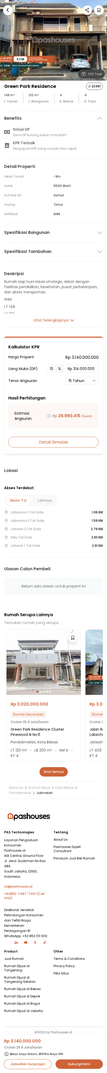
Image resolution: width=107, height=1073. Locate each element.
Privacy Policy (64, 966)
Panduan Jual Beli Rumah (74, 858)
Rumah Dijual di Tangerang (17, 968)
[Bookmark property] (99, 10)
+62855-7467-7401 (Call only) (24, 896)
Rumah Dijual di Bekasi (22, 989)
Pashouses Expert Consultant (67, 849)
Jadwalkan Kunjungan (27, 1064)
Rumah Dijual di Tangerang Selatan (20, 979)
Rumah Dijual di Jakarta (23, 1011)
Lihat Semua (54, 771)
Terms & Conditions (69, 959)
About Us (61, 840)
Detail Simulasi (53, 442)
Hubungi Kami (79, 1064)
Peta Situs (61, 973)
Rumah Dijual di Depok (22, 996)
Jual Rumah (14, 959)
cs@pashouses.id (18, 886)
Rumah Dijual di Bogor (22, 1004)
